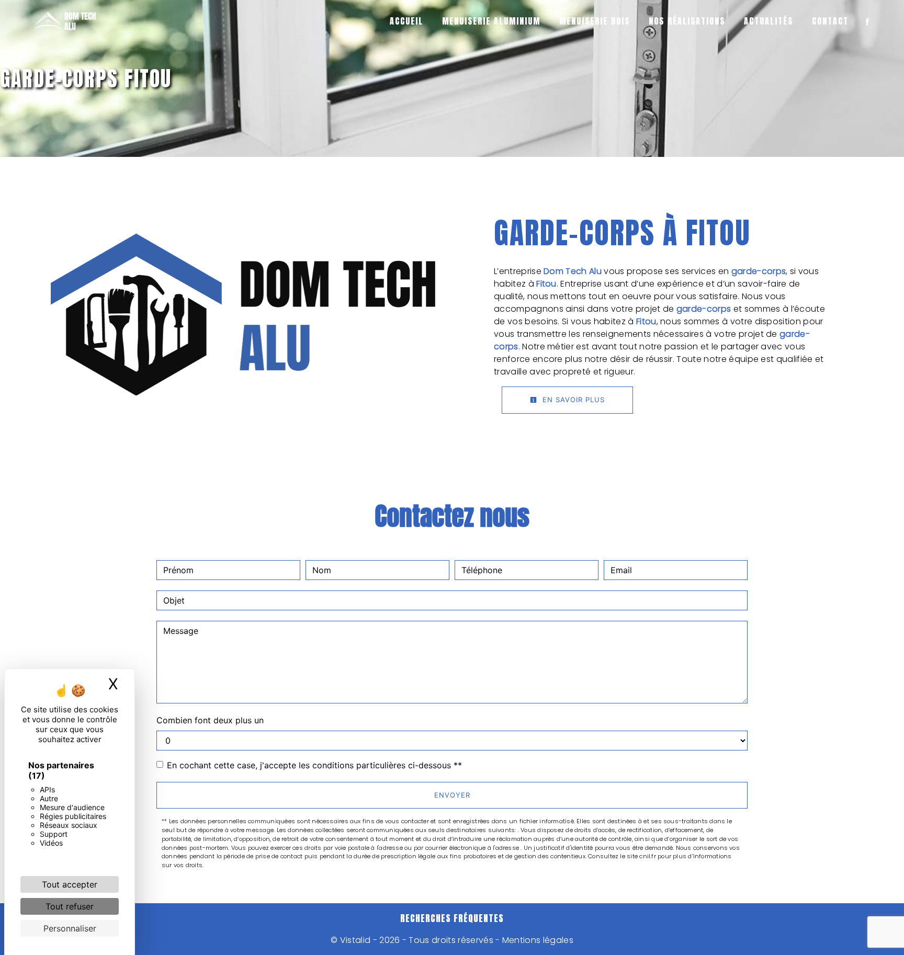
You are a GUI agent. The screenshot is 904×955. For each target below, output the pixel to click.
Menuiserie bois (594, 21)
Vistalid (355, 940)
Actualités (768, 21)
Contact (830, 21)
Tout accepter (69, 884)
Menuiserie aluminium (491, 21)
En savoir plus (572, 399)
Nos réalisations (687, 21)
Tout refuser (70, 906)
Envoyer (452, 795)
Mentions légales (536, 940)
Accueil (406, 21)
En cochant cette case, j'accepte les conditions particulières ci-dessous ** (314, 765)
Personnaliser (69, 928)
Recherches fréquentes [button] (452, 918)
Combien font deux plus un (210, 720)
